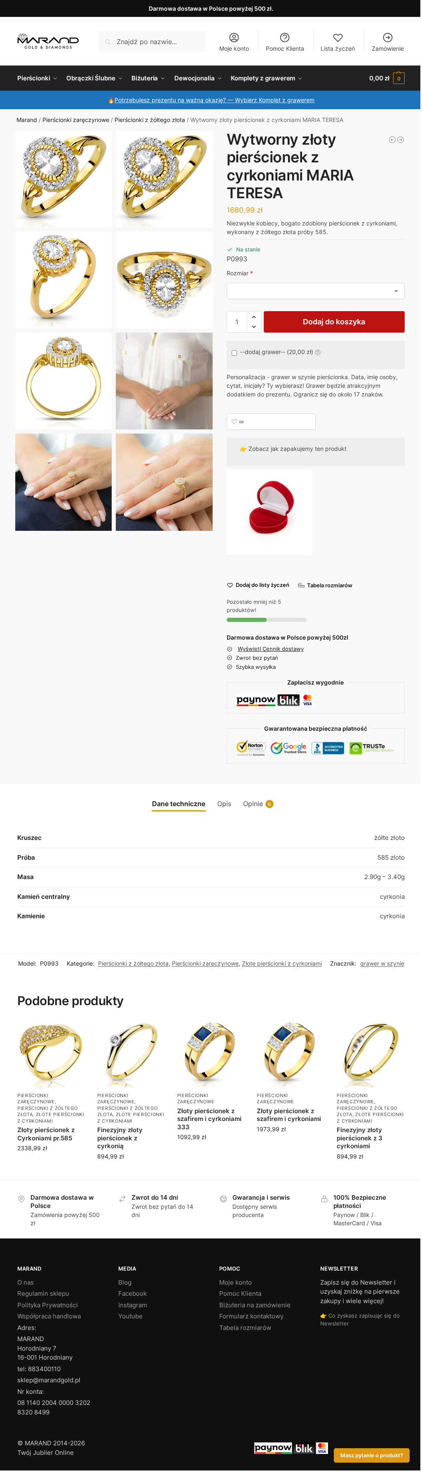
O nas (25, 1282)
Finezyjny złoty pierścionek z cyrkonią (120, 1138)
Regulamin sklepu (43, 1293)
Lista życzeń (338, 48)
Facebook (132, 1293)
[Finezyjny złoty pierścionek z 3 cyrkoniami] (370, 1054)
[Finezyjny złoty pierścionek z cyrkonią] (131, 1054)
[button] (387, 78)
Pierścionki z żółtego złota (150, 120)
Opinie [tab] (257, 804)
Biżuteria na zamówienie (255, 1305)
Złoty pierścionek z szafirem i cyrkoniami (289, 1115)
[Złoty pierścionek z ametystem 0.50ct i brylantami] (392, 140)
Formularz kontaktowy (251, 1316)
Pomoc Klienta (285, 48)
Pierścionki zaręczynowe (75, 120)
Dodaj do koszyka (334, 321)
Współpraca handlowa (49, 1316)
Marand (26, 120)
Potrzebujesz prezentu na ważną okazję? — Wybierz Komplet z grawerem (214, 99)
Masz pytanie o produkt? (371, 1455)
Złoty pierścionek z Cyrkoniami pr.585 (46, 1134)
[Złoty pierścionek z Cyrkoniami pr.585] (51, 1054)
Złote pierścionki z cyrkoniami (282, 963)
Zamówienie (388, 48)
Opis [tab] (224, 804)
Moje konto (234, 48)
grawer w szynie (382, 963)
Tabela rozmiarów (245, 1328)
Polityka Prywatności (47, 1305)
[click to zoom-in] (63, 179)
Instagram (132, 1305)
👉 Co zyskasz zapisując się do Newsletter (360, 1319)
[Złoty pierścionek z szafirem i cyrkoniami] (290, 1054)
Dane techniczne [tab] (178, 804)
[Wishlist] (72, 1032)
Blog (124, 1282)
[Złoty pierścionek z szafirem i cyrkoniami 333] (211, 1054)
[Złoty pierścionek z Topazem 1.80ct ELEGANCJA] (400, 140)
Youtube (130, 1316)
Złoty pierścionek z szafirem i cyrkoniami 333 (209, 1119)
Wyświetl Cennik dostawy (271, 648)
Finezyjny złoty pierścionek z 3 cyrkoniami (359, 1138)
